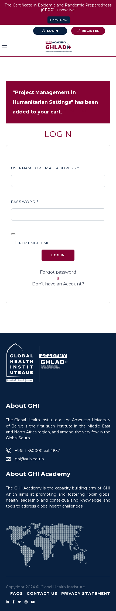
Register (91, 31)
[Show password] (13, 234)
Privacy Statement (85, 593)
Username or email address (45, 168)
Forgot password (58, 272)
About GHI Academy (38, 474)
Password (25, 201)
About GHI (22, 405)
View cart (75, 111)
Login (52, 31)
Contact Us (42, 593)
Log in (58, 255)
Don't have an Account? (58, 283)
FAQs (16, 593)
